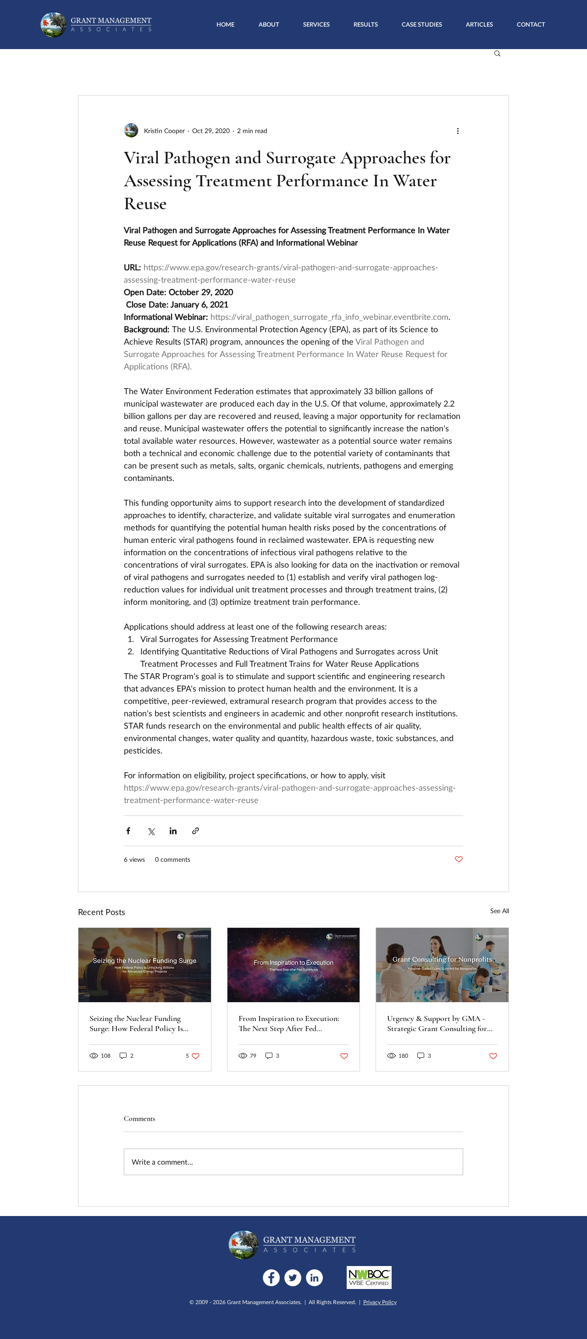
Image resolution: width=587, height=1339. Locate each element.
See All (499, 911)
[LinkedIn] (314, 1277)
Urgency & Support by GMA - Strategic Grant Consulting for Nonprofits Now (437, 1023)
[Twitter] (292, 1277)
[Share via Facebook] (128, 830)
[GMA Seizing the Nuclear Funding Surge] (144, 965)
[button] (316, 24)
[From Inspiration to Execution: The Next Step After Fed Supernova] (293, 965)
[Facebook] (271, 1277)
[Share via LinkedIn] (173, 830)
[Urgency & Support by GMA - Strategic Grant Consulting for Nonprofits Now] (442, 965)
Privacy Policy (380, 1302)
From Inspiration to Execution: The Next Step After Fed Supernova (288, 1023)
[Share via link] (195, 830)
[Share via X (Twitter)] (150, 830)
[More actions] (457, 130)
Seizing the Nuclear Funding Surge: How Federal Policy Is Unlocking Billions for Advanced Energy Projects (142, 1023)
